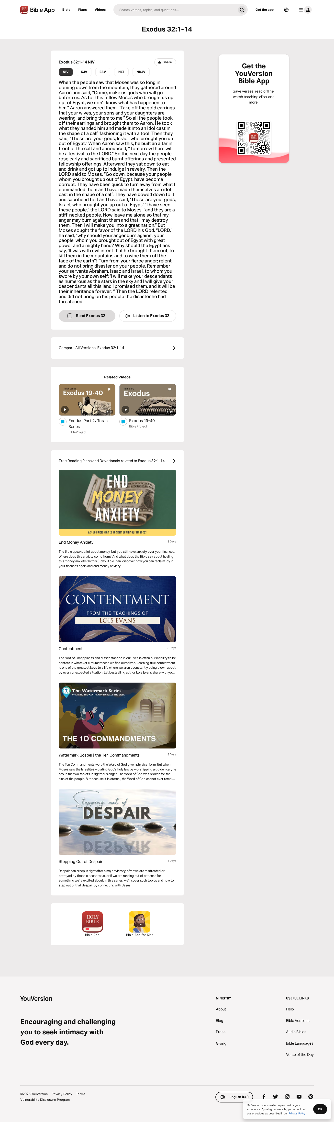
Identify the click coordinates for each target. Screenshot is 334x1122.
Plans (82, 9)
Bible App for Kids (139, 935)
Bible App (92, 935)
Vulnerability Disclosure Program (45, 1099)
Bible (66, 9)
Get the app (265, 9)
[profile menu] (304, 10)
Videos (100, 9)
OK (320, 1109)
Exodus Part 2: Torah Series (88, 423)
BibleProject (77, 432)
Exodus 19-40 (147, 420)
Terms (80, 1094)
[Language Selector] (286, 10)
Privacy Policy (62, 1094)
